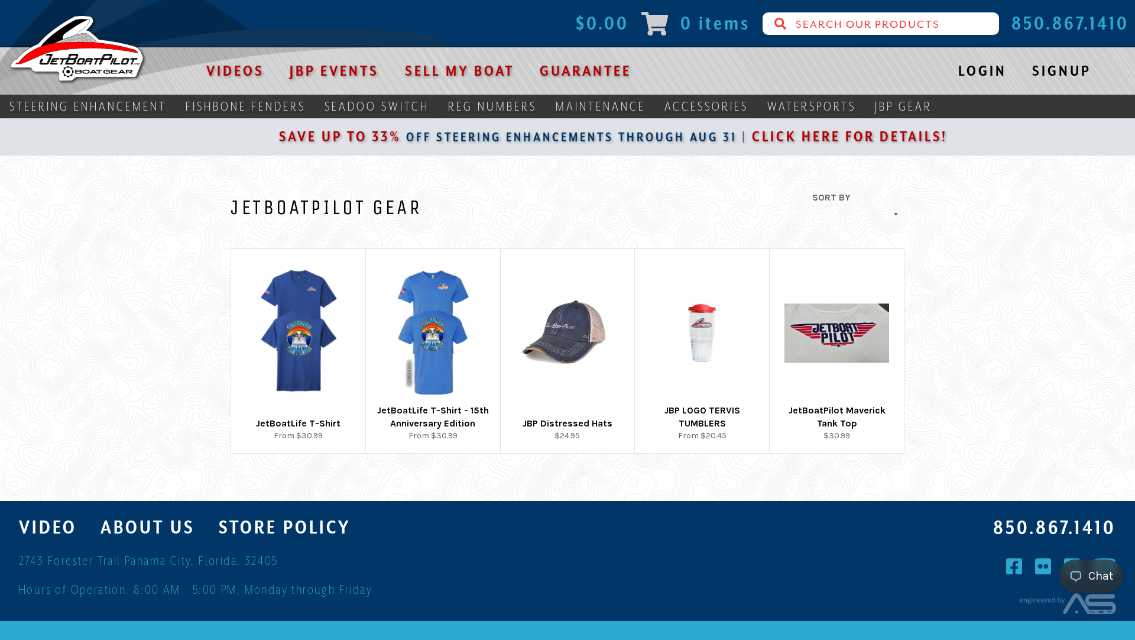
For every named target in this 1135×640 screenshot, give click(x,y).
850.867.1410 (1054, 527)
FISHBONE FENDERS (246, 106)
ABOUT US (147, 527)
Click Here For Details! (818, 136)
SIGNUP (1061, 70)
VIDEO (48, 527)
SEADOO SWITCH (377, 106)
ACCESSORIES (706, 106)
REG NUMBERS (492, 106)
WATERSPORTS (811, 106)
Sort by (831, 197)
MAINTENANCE (601, 106)
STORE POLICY (285, 527)
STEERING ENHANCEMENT (88, 106)
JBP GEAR (903, 106)
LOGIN (982, 70)
